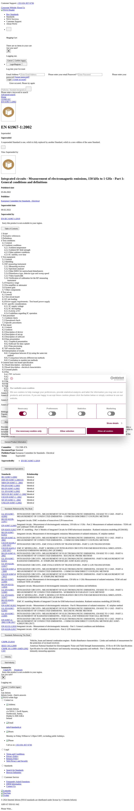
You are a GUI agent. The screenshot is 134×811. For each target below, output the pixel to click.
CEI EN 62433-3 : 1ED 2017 (8, 549)
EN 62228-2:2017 (8, 629)
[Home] (8, 10)
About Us (21, 8)
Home (3, 97)
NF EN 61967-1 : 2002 (11, 500)
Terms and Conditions (15, 754)
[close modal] (8, 51)
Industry (7, 657)
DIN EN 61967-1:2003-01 (12, 480)
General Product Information (15, 442)
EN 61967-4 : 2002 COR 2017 (8, 621)
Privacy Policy (12, 756)
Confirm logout (20, 61)
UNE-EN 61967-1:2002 (11, 503)
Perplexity (18, 670)
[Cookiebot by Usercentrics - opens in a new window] (112, 378)
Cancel (10, 61)
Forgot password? (22, 77)
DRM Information (13, 784)
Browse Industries (13, 772)
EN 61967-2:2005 (8, 526)
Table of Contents (11, 229)
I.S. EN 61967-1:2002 (10, 491)
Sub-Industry (9, 663)
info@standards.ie (13, 727)
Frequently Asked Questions (18, 782)
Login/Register (15, 64)
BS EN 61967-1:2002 (10, 488)
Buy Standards (12, 14)
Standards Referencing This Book (17, 635)
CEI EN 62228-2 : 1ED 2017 (8, 544)
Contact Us (11, 786)
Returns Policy (12, 759)
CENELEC (6, 99)
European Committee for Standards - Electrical (20, 201)
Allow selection (67, 431)
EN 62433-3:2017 (8, 530)
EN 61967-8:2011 (8, 605)
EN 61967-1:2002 (8, 102)
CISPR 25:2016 (8, 642)
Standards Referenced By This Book (18, 509)
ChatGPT (7, 670)
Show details (113, 423)
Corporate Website (8, 8)
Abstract (7, 422)
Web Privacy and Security (17, 761)
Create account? (19, 79)
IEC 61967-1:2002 (9, 477)
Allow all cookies (105, 431)
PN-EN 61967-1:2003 (10, 486)
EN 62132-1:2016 (8, 626)
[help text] (3, 147)
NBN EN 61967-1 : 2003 (12, 483)
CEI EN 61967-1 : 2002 (11, 497)
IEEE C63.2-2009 (8, 646)
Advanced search (8, 95)
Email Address (37, 74)
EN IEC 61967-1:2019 (10, 219)
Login (9, 80)
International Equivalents (13, 469)
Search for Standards (14, 770)
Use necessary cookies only (28, 431)
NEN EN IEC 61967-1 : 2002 (13, 494)
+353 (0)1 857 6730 (25, 3)
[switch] (52, 413)
